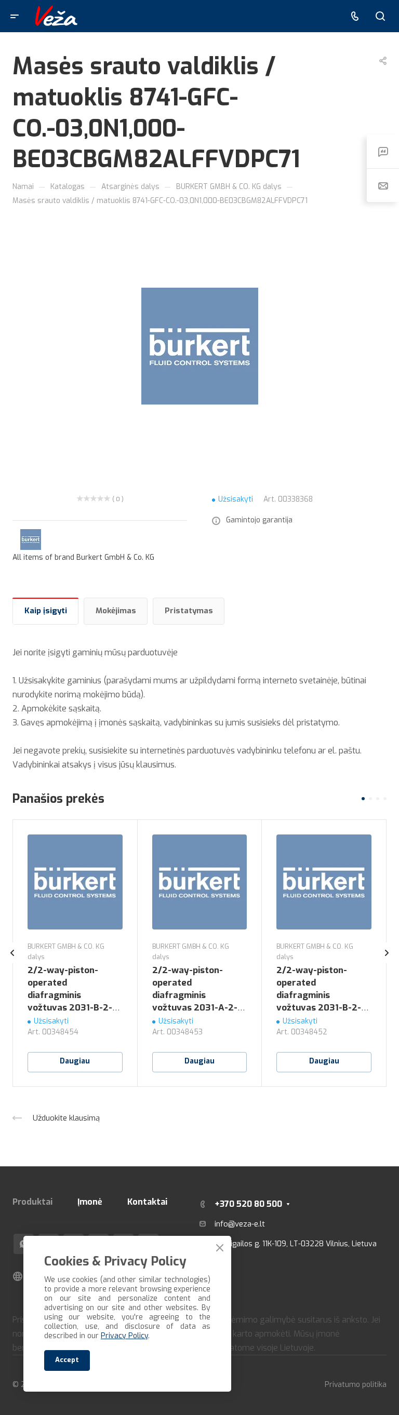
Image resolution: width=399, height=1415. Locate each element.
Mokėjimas (116, 610)
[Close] (220, 1248)
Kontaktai (147, 1201)
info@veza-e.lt (240, 1224)
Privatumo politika (356, 1385)
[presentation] (12, 963)
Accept (67, 1359)
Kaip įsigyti (45, 610)
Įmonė (89, 1201)
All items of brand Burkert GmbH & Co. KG (83, 557)
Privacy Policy (124, 1336)
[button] (363, 798)
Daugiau (75, 1061)
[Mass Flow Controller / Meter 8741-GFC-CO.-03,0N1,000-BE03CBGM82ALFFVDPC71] (199, 346)
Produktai (32, 1201)
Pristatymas (189, 610)
